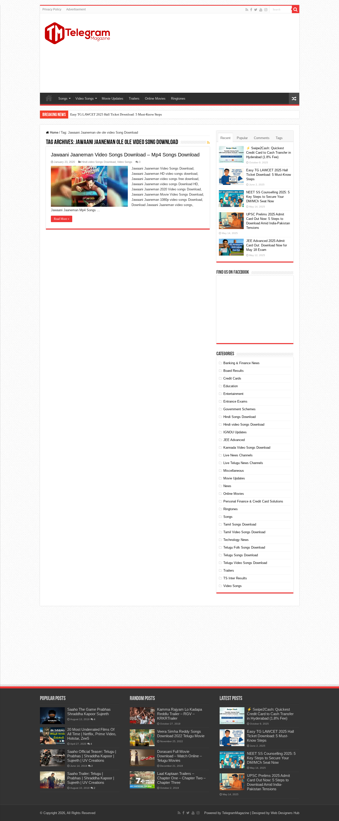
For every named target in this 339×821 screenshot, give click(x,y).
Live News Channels (238, 455)
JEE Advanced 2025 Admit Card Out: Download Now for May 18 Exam (266, 245)
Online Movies (155, 98)
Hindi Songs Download (239, 417)
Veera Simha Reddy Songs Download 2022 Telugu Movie (180, 733)
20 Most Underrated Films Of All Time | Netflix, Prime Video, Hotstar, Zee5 (91, 733)
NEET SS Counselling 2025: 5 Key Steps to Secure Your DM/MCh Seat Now (268, 196)
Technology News (236, 540)
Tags (279, 138)
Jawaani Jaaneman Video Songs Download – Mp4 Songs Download (125, 154)
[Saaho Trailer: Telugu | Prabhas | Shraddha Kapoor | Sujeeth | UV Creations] (52, 779)
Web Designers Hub (285, 813)
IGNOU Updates (235, 432)
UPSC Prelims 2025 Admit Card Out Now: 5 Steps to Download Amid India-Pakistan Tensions (268, 782)
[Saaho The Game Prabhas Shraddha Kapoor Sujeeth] (52, 715)
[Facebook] (251, 10)
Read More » (61, 219)
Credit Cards (232, 378)
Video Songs (84, 98)
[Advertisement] (205, 53)
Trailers (134, 98)
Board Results (233, 371)
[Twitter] (256, 10)
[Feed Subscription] (208, 143)
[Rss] (247, 10)
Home (48, 98)
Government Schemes (239, 409)
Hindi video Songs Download (98, 161)
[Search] (295, 9)
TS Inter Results (235, 578)
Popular (242, 138)
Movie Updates (112, 98)
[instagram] (266, 10)
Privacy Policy (51, 9)
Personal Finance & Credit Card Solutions (253, 501)
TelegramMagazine (235, 813)
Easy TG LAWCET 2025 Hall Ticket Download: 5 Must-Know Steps (116, 114)
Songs (63, 98)
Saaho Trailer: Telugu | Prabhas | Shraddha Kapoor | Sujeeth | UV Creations (90, 778)
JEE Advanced (234, 440)
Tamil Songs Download (239, 524)
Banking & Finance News (241, 363)
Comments (262, 138)
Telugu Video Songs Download (245, 563)
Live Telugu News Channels (243, 463)
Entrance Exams (235, 401)
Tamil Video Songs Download (244, 532)
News (227, 486)
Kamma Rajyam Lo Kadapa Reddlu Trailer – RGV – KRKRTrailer (179, 713)
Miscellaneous (233, 470)
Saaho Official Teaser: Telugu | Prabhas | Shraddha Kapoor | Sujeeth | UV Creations (91, 755)
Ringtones (178, 98)
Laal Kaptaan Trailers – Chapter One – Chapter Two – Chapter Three (181, 778)
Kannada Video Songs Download (246, 447)
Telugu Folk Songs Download (244, 547)
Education (230, 386)
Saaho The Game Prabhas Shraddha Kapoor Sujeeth (89, 711)
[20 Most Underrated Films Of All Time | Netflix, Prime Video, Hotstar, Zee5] (52, 735)
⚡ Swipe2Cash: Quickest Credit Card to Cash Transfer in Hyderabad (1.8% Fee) (268, 152)
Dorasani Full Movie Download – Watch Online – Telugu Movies (179, 755)
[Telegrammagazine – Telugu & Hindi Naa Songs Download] (77, 32)
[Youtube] (261, 10)
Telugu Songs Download (240, 555)
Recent (225, 138)
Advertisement (76, 9)
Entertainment (233, 394)
